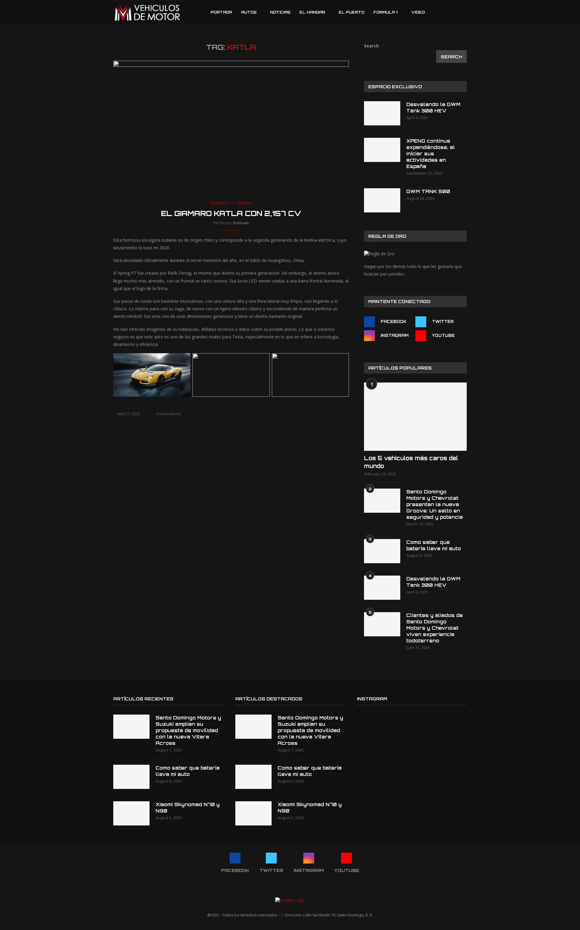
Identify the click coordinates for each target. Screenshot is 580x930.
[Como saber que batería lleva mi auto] (382, 551)
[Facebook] (435, 12)
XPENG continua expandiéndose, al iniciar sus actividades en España (430, 153)
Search (371, 46)
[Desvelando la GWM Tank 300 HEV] (382, 113)
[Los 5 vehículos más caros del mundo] (415, 417)
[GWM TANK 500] (382, 200)
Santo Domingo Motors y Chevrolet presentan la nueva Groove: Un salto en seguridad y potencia (434, 504)
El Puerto (351, 12)
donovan (241, 222)
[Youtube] (454, 12)
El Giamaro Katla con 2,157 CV (231, 213)
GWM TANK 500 (428, 191)
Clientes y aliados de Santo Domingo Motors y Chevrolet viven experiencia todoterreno (434, 628)
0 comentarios (168, 413)
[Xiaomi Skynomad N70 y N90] (131, 813)
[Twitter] (441, 12)
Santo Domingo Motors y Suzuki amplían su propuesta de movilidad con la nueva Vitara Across (188, 730)
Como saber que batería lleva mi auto (433, 545)
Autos (248, 12)
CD (281, 915)
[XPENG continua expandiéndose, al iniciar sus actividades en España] (382, 150)
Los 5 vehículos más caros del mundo (411, 462)
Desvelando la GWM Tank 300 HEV (433, 108)
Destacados (220, 203)
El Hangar (312, 12)
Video (418, 12)
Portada (221, 12)
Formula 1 (385, 12)
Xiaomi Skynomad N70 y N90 (188, 808)
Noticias (280, 12)
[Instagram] (448, 12)
